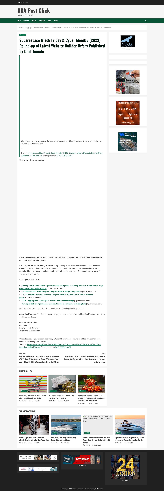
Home (19, 21)
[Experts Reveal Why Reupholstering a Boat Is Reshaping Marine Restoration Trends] (130, 425)
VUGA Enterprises (128, 49)
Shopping (22, 35)
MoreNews (89, 489)
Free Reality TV (82, 465)
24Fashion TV (125, 480)
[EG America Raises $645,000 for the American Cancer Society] (62, 384)
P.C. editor (24, 160)
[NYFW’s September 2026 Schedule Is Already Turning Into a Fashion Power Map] (34, 425)
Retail (49, 21)
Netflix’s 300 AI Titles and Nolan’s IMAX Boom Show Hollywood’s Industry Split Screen (96, 440)
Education (42, 21)
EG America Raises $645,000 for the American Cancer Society (61, 396)
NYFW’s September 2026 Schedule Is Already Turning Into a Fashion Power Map (34, 438)
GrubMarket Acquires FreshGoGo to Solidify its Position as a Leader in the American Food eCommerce (91, 398)
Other (55, 432)
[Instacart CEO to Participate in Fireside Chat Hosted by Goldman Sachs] (33, 384)
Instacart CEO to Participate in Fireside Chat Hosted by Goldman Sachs (32, 396)
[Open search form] (146, 21)
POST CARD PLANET (65, 156)
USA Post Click (33, 10)
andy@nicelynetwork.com (29, 330)
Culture (34, 21)
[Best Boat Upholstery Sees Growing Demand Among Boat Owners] (66, 425)
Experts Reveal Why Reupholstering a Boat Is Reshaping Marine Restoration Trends (129, 438)
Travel (56, 21)
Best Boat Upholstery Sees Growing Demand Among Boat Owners (63, 438)
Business (26, 21)
